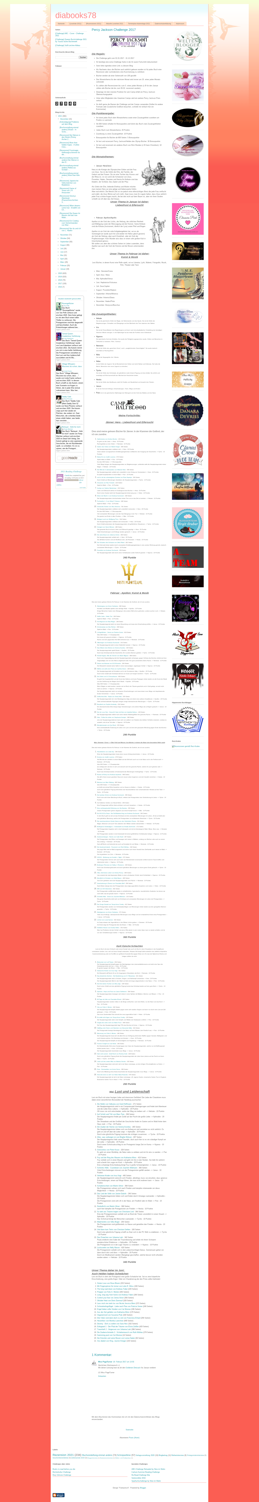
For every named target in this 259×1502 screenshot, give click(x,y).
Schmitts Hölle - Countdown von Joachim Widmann (117, 1168)
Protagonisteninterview (195, 1455)
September (64, 242)
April (62, 259)
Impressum (180, 24)
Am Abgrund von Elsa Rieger (106, 621)
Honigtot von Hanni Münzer (105, 527)
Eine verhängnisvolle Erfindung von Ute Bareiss (112, 808)
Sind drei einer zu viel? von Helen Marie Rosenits (112, 1074)
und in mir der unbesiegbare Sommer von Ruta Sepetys (114, 477)
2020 (60, 273)
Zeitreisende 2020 (78, 1458)
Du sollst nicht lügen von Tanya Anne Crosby (111, 1017)
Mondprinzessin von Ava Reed (106, 725)
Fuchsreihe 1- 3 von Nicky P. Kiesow (108, 501)
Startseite (61, 24)
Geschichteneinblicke (60, 1458)
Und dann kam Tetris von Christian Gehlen (113, 1230)
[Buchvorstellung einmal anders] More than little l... (70, 175)
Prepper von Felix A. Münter (108, 1292)
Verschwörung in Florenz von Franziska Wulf (111, 883)
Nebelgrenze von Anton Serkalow (107, 912)
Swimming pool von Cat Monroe (109, 1335)
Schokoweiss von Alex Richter (106, 627)
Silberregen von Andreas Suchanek (108, 642)
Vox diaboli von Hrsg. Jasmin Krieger (111, 1341)
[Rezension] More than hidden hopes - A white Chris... (69, 145)
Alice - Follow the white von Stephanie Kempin (111, 717)
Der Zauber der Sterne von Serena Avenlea (114, 1127)
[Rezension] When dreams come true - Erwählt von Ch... (70, 208)
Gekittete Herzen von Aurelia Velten (108, 927)
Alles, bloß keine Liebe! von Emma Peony (110, 872)
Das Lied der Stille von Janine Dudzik (111, 1194)
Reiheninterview (177, 1455)
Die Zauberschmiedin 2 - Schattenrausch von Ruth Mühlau (120, 1332)
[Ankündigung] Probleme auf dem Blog (69, 123)
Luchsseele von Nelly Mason (108, 1248)
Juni (62, 252)
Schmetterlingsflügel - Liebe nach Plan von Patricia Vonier (119, 1306)
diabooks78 (75, 15)
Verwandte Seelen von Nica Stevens (108, 506)
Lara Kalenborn (69, 338)
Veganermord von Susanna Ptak (109, 1315)
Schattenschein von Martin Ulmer (110, 1186)
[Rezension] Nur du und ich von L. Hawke (70, 229)
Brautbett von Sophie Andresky (107, 704)
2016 (60, 287)
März (62, 262)
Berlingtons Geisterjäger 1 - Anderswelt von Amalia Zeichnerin (116, 826)
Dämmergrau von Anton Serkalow (107, 606)
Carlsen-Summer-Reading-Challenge (146, 1472)
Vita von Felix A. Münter (104, 1007)
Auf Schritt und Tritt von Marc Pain (110, 1114)
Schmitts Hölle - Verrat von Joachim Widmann (111, 896)
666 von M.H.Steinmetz (104, 888)
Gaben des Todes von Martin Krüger (108, 446)
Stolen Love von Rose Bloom (108, 1283)
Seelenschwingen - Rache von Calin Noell (110, 837)
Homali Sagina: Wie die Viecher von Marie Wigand (112, 655)
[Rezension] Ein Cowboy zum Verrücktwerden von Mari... (69, 223)
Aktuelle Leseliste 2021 (114, 24)
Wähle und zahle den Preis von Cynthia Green (111, 669)
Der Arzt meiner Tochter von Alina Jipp (109, 983)
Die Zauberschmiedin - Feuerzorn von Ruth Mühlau (113, 847)
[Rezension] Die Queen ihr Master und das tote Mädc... (70, 215)
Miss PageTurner (105, 1362)
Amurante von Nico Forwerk (105, 482)
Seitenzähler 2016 (139, 1478)
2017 (60, 284)
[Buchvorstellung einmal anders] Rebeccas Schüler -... (69, 168)
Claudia (67, 475)
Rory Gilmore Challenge (62, 1475)
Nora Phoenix (68, 399)
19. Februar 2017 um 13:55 (123, 1362)
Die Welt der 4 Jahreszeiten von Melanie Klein (111, 469)
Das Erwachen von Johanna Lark (110, 1237)
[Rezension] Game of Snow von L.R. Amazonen (68, 190)
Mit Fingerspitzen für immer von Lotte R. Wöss (115, 1286)
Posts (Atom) (134, 1438)
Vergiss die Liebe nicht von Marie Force (109, 1022)
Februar (63, 265)
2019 (60, 277)
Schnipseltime (124, 1455)
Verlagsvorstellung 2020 (145, 1455)
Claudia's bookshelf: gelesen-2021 (69, 298)
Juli (62, 249)
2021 (60, 116)
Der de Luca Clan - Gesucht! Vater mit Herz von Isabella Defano (117, 712)
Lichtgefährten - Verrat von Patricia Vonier (110, 632)
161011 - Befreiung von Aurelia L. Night (109, 857)
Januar (63, 269)
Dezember (64, 119)
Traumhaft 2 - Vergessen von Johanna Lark (114, 1329)
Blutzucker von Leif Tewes (105, 962)
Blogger (143, 1488)
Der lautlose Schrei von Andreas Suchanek (110, 795)
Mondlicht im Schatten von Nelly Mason (109, 878)
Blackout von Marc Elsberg (105, 782)
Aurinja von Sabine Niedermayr (106, 488)
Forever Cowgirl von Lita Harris (106, 1043)
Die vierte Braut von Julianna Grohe (108, 535)
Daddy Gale (66, 397)
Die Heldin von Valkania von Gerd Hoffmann (114, 1104)
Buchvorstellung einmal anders (97, 1455)
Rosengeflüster (68, 303)
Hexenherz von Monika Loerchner (110, 1321)
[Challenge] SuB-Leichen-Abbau (67, 45)
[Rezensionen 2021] (93, 24)
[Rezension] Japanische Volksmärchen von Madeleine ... (69, 183)
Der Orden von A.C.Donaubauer (107, 676)
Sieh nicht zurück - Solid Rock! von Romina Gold (112, 1054)
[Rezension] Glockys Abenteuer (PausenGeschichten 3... (69, 199)
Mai (62, 255)
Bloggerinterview (92, 1458)
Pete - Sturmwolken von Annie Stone (108, 1069)
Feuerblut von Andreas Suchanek (107, 550)
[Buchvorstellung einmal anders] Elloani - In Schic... (69, 129)
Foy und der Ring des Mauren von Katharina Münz (116, 1158)
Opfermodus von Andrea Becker (107, 439)
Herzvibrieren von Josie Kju (105, 751)
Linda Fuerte (68, 371)
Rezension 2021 (63, 1454)
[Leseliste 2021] (75, 24)
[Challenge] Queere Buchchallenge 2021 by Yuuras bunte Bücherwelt (71, 40)
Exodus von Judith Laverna (105, 757)
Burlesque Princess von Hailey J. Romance (110, 865)
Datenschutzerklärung (163, 24)
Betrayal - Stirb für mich (71, 427)
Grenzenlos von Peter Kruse (108, 1150)
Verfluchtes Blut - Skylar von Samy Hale (109, 696)
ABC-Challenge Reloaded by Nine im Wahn (148, 1469)
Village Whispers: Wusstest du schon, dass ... (72, 366)
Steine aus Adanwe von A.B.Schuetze (109, 663)
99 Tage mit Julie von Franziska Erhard (109, 999)
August (63, 245)
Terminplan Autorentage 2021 (139, 24)
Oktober (63, 238)
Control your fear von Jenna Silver (110, 1298)
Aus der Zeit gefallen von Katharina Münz (113, 1312)
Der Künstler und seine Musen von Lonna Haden (116, 1338)
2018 (60, 280)
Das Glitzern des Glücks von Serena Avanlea (111, 648)
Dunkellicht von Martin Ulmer (108, 1206)
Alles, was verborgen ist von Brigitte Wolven (114, 1137)
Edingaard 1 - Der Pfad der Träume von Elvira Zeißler (118, 1326)
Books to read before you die (64, 1469)
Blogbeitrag (163, 1455)
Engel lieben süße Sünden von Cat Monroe (114, 1309)
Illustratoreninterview (106, 1458)
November (64, 235)
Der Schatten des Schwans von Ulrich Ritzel (110, 542)
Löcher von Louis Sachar (105, 920)
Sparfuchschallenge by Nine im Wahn (146, 1481)
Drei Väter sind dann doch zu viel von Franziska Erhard (118, 1318)
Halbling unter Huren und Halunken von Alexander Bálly (114, 1028)
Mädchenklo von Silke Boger (108, 1222)
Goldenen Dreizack (133, 1368)
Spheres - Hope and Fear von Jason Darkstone (112, 991)
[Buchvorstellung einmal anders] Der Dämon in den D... (69, 160)
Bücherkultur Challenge (62, 1472)
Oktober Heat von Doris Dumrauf (110, 1301)
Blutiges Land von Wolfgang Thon (107, 519)
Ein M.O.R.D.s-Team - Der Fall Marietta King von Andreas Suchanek (118, 813)
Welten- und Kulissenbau (123, 1458)
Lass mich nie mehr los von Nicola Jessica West (116, 1303)
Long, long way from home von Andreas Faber (115, 1295)
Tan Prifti (66, 305)
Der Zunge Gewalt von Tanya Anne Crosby (110, 904)
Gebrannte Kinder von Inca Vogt (107, 970)
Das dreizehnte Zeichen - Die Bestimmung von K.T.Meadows (116, 976)
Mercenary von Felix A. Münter (106, 1033)
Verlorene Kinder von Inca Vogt (109, 1176)
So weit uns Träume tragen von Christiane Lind (115, 1212)
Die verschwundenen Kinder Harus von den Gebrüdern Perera (116, 821)
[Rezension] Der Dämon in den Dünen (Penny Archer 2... (70, 137)
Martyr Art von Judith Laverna (106, 457)
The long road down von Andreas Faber (112, 1289)
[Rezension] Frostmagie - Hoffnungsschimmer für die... (70, 152)
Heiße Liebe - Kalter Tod (104, 616)
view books (83, 487)
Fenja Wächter (68, 429)
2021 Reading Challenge (71, 471)
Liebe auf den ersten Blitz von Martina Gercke (111, 1061)
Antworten (102, 1376)
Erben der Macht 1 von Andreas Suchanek (110, 496)
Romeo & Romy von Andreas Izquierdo (109, 774)
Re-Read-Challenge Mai (141, 1475)
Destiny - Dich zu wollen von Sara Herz (112, 1324)
